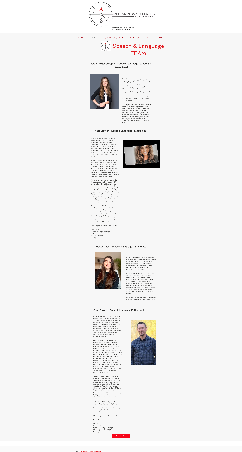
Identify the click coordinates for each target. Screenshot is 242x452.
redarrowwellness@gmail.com (121, 29)
